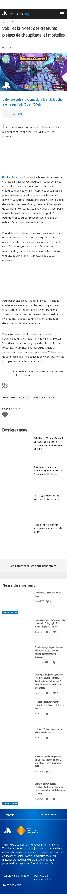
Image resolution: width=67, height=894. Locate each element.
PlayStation (19, 14)
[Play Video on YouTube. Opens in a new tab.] (58, 87)
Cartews (17, 113)
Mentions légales (12, 884)
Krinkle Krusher (9, 397)
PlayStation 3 (24, 397)
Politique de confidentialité (42, 877)
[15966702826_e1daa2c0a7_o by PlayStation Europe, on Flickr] (33, 280)
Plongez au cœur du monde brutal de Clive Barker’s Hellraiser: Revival (49, 705)
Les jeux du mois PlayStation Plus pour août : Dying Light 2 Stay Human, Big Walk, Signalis (50, 623)
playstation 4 (39, 397)
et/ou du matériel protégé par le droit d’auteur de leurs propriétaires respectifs (29, 859)
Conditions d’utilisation (16, 875)
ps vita (51, 397)
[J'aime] (47, 601)
